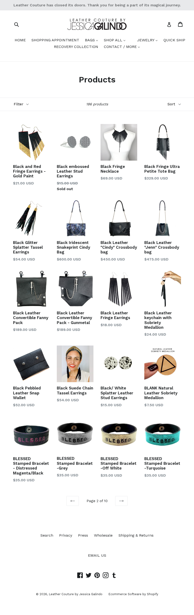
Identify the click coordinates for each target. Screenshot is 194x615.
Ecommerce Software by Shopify (133, 594)
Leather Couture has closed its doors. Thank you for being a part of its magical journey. (97, 5)
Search (46, 535)
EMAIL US (97, 555)
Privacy (65, 535)
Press (83, 535)
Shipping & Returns (136, 535)
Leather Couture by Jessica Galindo (75, 594)
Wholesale (103, 535)
